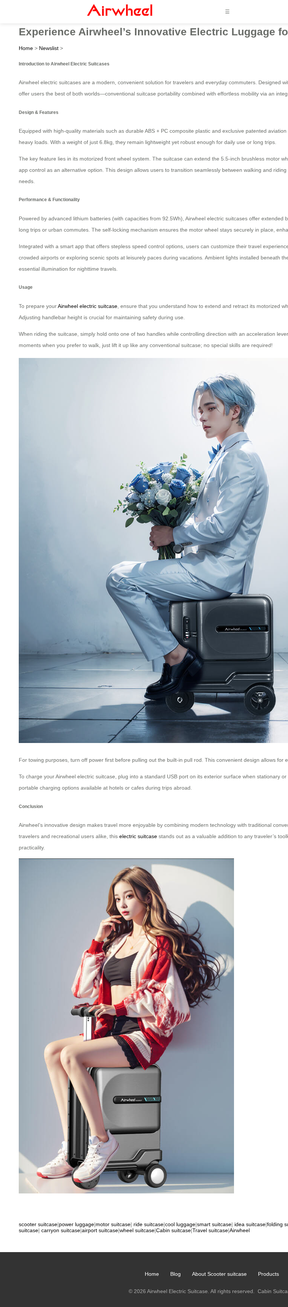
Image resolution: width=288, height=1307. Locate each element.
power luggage (76, 1224)
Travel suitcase (210, 1230)
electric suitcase (138, 836)
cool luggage (180, 1224)
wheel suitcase (137, 1230)
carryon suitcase (60, 1230)
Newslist (48, 48)
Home (26, 48)
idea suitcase (250, 1224)
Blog (175, 1274)
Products (268, 1274)
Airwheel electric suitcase (87, 306)
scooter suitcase (38, 1224)
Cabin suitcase (173, 1230)
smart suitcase (214, 1224)
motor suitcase (113, 1224)
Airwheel (240, 1230)
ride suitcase (149, 1224)
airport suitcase (100, 1230)
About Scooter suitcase (219, 1274)
